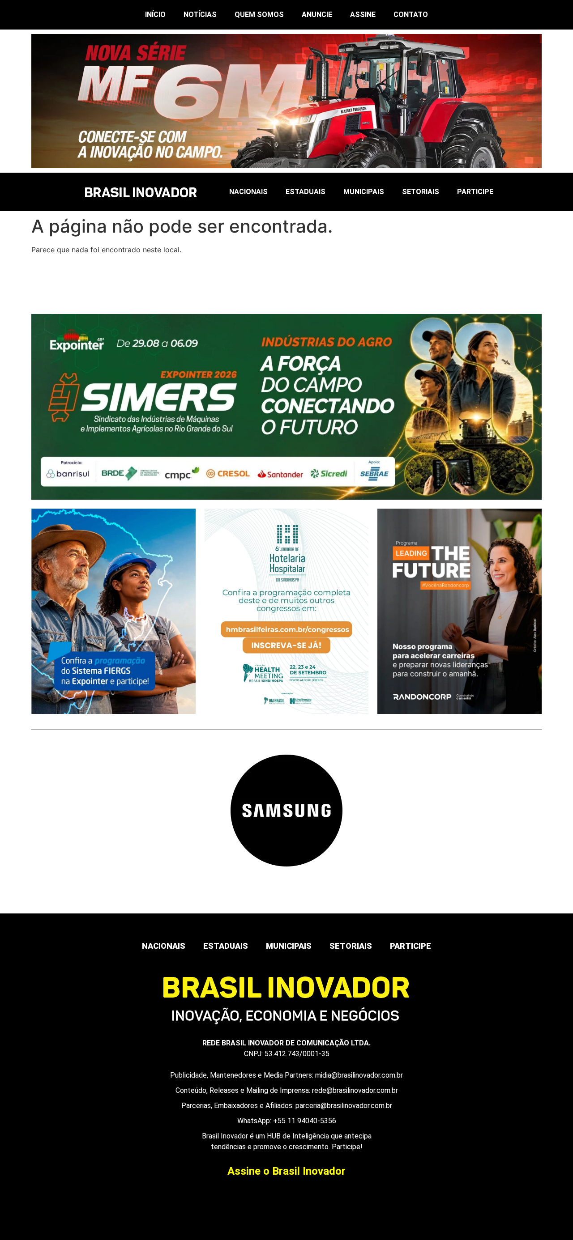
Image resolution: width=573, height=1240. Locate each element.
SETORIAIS (420, 191)
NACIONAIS (248, 191)
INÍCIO (155, 14)
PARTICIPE (475, 191)
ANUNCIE (317, 14)
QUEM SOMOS (259, 14)
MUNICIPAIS (363, 191)
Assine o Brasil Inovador (286, 1171)
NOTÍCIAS (200, 14)
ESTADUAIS (305, 191)
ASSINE (363, 14)
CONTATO (410, 14)
